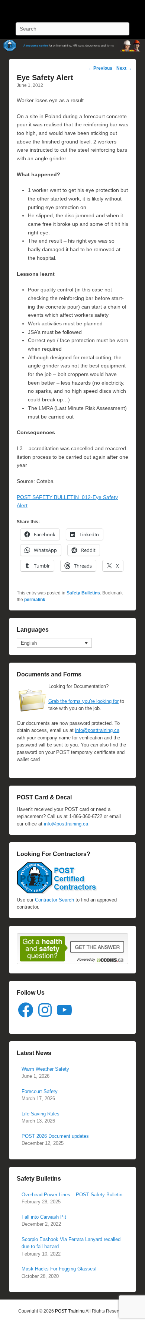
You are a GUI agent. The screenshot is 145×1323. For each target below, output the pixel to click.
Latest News (34, 1053)
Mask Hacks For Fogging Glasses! (59, 1269)
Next (124, 68)
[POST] (72, 45)
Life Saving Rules (40, 1114)
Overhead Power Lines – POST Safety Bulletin (72, 1194)
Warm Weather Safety (45, 1069)
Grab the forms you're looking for (83, 701)
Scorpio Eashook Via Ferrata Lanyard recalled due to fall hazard (71, 1243)
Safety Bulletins (83, 593)
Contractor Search (54, 900)
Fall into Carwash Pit (44, 1217)
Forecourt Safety (40, 1091)
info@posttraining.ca (97, 730)
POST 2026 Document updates (55, 1136)
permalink (34, 599)
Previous (100, 68)
